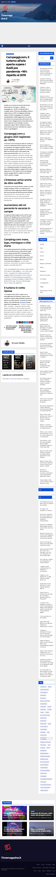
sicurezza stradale (45, 770)
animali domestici (44, 689)
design (47, 712)
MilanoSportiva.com (46, 301)
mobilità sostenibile (45, 756)
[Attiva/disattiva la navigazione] (29, 46)
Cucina (42, 252)
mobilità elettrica (44, 753)
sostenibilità (43, 776)
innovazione (43, 735)
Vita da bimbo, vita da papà (10, 811)
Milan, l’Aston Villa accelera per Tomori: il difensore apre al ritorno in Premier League (46, 418)
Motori (42, 259)
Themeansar (4, 870)
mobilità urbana (44, 759)
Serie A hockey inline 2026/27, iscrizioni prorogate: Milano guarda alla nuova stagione (46, 454)
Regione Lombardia (45, 263)
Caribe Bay (43, 706)
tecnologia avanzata (45, 784)
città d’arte (43, 709)
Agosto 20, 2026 (36, 817)
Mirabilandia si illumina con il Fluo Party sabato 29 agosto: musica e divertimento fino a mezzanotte (46, 72)
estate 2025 (43, 720)
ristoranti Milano (44, 764)
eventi (49, 723)
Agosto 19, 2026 (36, 833)
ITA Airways (43, 745)
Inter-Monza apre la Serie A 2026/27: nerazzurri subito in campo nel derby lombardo (45, 381)
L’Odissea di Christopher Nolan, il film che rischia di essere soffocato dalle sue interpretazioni (46, 633)
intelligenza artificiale (45, 742)
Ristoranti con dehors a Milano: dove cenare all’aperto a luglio (46, 132)
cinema (49, 706)
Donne (42, 256)
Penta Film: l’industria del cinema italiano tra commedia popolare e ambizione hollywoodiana (46, 518)
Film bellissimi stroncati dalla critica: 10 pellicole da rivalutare (46, 503)
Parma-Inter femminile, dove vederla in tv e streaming (46, 400)
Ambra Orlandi (6, 366)
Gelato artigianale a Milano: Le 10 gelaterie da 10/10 (46, 139)
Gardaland (42, 732)
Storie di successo (45, 275)
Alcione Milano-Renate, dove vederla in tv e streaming (46, 372)
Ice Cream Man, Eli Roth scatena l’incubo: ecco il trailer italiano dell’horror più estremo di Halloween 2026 (46, 673)
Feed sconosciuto (46, 489)
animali (49, 686)
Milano (48, 747)
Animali (42, 244)
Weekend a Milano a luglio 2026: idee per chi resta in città (45, 171)
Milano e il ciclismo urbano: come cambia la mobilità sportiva (46, 426)
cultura (42, 712)
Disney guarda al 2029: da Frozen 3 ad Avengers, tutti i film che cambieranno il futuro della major (46, 552)
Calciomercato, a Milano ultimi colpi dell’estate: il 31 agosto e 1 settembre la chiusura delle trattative (46, 328)
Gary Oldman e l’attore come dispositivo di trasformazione (46, 561)
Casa (41, 248)
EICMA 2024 (43, 718)
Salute (42, 267)
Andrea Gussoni (20, 817)
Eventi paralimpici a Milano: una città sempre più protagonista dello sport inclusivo (45, 364)
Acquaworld (43, 686)
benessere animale (45, 701)
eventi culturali (43, 726)
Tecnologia (43, 279)
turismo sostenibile (45, 787)
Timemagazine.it (11, 857)
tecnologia (43, 781)
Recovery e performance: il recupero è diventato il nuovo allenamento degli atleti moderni (46, 473)
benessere (43, 698)
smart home (43, 773)
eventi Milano (43, 729)
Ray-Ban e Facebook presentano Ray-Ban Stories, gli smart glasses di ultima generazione (25, 329)
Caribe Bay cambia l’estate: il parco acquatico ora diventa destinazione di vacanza (46, 213)
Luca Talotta (16, 79)
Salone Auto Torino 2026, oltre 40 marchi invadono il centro (46, 185)
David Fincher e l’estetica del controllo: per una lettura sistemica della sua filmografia (46, 596)
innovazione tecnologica (43, 738)
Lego (49, 745)
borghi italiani (43, 703)
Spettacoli (43, 271)
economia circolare (45, 715)
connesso (12, 378)
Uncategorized (44, 283)
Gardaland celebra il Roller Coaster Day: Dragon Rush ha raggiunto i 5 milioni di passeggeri (46, 202)
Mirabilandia (43, 750)
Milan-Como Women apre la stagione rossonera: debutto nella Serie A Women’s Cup (46, 392)
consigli (49, 709)
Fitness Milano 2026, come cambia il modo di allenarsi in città (46, 481)
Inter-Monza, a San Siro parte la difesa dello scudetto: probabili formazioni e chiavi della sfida (46, 444)
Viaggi (41, 286)
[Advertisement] (28, 33)
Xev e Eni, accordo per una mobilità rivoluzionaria (11, 327)
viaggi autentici (44, 790)
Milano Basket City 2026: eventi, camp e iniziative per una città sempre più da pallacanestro (46, 317)
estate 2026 (43, 723)
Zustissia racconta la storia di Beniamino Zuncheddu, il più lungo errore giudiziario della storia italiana (46, 663)
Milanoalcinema (46, 497)
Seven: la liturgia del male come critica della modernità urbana (46, 543)
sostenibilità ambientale (46, 779)
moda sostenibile (44, 762)
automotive (43, 695)
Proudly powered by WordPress (8, 868)
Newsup (21, 868)
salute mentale (44, 767)
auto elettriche (43, 692)
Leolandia (42, 747)
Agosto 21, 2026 (9, 817)
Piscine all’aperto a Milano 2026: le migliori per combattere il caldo (46, 146)
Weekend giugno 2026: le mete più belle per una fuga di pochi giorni (46, 178)
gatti (48, 732)
